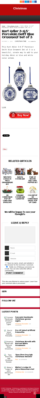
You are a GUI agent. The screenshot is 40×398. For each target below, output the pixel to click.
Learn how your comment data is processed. (19, 282)
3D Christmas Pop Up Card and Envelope (7, 198)
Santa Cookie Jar (20, 178)
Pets (16, 359)
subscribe (22, 269)
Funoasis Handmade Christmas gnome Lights (24, 319)
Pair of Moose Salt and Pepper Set (33, 179)
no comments (32, 41)
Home (3, 26)
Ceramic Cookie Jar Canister (20, 197)
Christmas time (12, 26)
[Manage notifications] (35, 393)
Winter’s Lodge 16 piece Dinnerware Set (7, 180)
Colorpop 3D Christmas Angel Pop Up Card (33, 198)
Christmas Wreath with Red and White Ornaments (25, 343)
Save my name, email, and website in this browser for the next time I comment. (19, 264)
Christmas (20, 8)
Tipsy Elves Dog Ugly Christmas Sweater (24, 356)
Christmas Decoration (21, 324)
